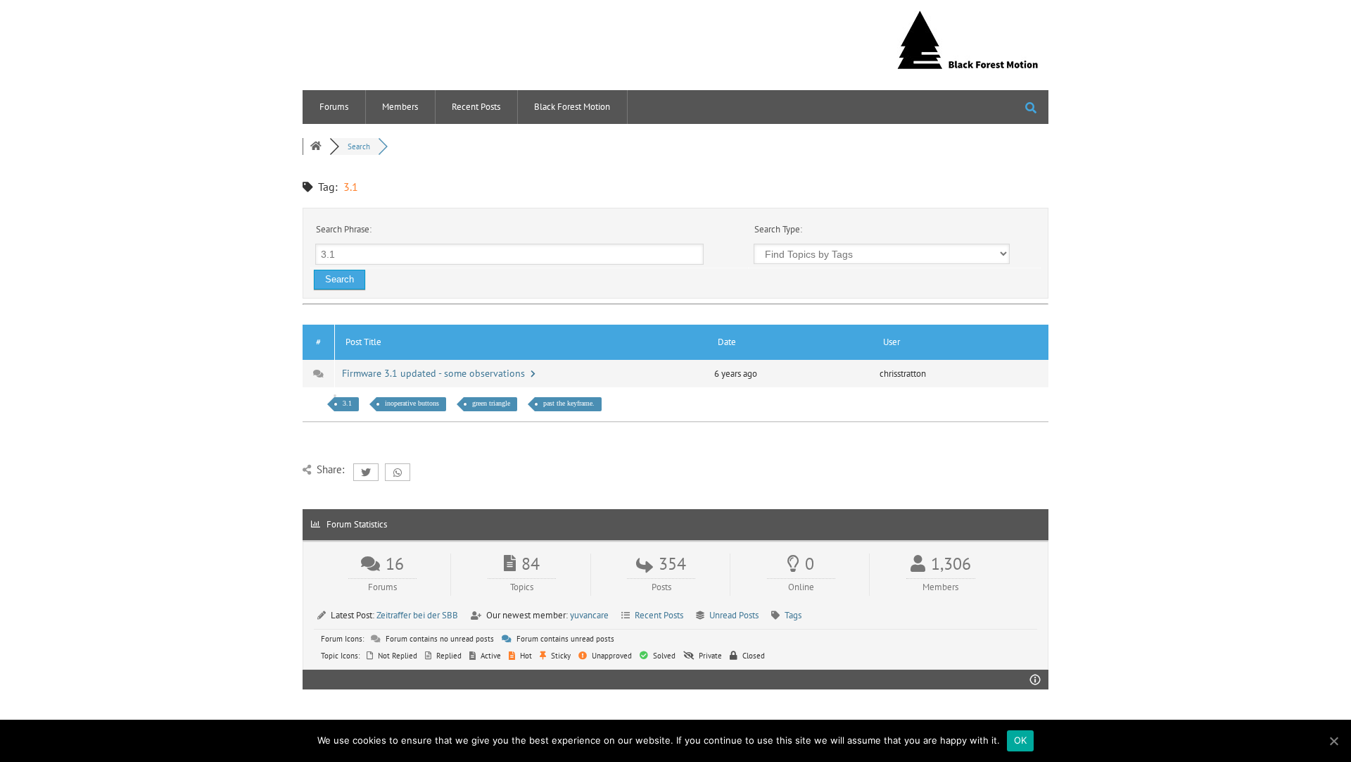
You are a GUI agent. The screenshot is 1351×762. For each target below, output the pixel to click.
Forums (333, 107)
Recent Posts (476, 107)
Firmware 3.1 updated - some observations (436, 373)
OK (1020, 740)
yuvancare (589, 615)
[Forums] (316, 146)
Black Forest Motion (572, 107)
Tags (793, 615)
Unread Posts (734, 615)
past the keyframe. (569, 403)
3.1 (347, 403)
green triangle (491, 403)
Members (400, 107)
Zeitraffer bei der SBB (417, 615)
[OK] (1333, 741)
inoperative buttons (412, 403)
